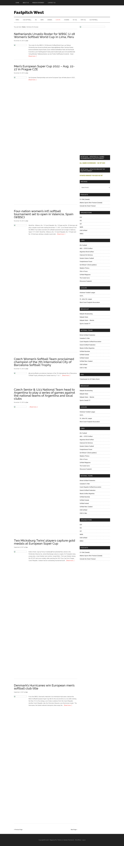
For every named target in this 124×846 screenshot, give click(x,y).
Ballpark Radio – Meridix (87, 320)
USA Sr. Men (83, 368)
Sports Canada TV (85, 323)
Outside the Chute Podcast (88, 206)
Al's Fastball (83, 245)
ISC (81, 220)
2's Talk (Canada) (85, 199)
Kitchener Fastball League (87, 292)
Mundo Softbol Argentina (87, 348)
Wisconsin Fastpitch (86, 281)
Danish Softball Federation (87, 345)
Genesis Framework (68, 840)
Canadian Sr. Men (85, 338)
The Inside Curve (85, 278)
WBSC (81, 233)
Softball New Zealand (86, 361)
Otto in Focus (84, 271)
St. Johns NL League (86, 299)
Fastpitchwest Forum (86, 261)
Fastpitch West (29, 12)
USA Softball (83, 230)
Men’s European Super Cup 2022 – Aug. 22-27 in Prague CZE (44, 67)
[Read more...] (32, 56)
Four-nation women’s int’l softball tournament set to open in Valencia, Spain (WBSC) (43, 214)
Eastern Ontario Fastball (87, 258)
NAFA (81, 227)
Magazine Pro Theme (55, 840)
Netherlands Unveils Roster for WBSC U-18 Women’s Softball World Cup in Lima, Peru (44, 35)
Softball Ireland (84, 358)
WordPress (78, 840)
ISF (81, 224)
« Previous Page (18, 829)
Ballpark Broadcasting (86, 314)
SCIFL (81, 296)
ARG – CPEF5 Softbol (86, 248)
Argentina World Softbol (87, 252)
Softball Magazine (85, 274)
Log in (84, 840)
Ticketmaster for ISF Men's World (89, 379)
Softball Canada (84, 354)
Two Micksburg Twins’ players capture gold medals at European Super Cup (44, 542)
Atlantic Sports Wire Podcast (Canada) (91, 202)
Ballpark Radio (84, 317)
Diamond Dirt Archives (86, 255)
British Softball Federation (87, 335)
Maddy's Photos (84, 268)
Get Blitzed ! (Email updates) (88, 265)
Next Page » (74, 829)
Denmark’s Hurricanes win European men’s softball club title (44, 687)
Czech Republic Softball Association (90, 341)
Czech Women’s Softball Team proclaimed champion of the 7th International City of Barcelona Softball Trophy (44, 362)
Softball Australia (85, 351)
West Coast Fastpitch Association (90, 302)
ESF (81, 217)
